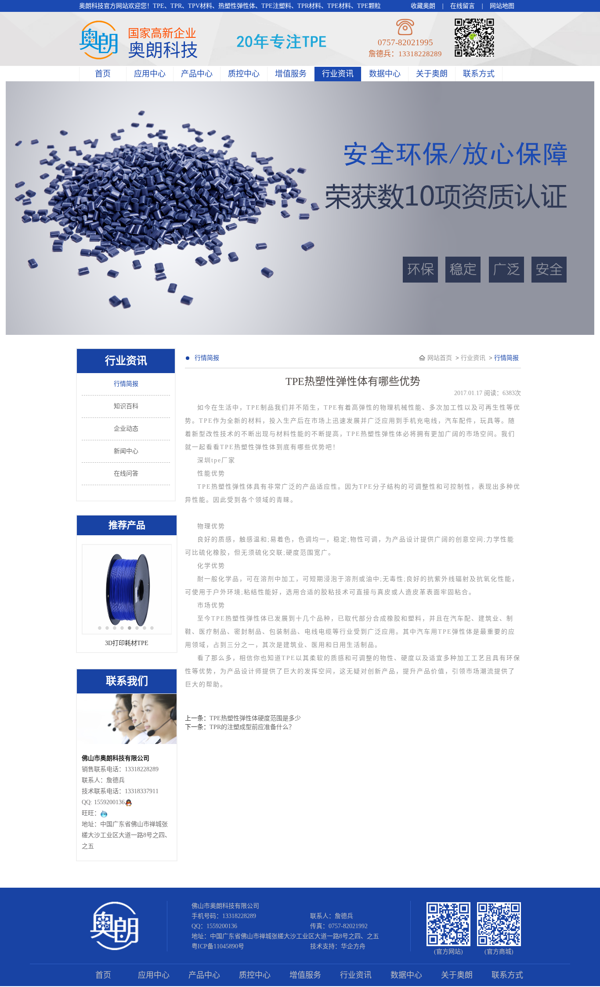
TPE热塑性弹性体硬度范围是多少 (255, 718)
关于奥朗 (432, 73)
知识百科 (126, 406)
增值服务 (291, 73)
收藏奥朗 (423, 6)
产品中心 (197, 73)
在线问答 (126, 473)
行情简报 (126, 384)
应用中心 (150, 73)
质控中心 (244, 73)
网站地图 (502, 6)
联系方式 (479, 73)
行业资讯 (338, 73)
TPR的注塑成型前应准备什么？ (252, 727)
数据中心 (385, 73)
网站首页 (440, 358)
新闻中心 (126, 451)
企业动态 (126, 428)
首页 (103, 73)
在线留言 (462, 6)
